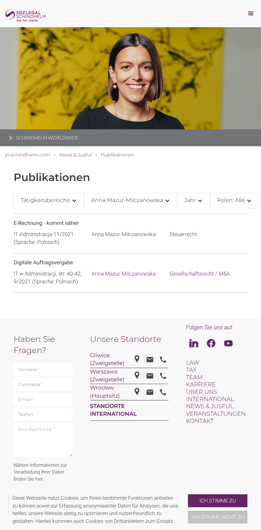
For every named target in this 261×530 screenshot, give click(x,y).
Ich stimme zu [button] (217, 501)
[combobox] (49, 200)
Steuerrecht (183, 234)
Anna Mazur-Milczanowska (123, 234)
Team (194, 377)
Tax (191, 370)
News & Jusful (209, 406)
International (210, 399)
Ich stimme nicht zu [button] (218, 517)
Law (192, 363)
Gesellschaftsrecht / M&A (200, 273)
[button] (185, 509)
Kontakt (199, 421)
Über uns (201, 392)
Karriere (201, 384)
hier (38, 479)
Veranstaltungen (216, 414)
